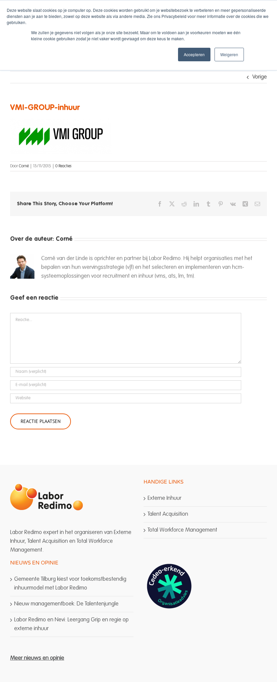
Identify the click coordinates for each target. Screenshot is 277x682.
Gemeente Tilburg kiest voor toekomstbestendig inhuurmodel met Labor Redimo (70, 583)
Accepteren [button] (194, 54)
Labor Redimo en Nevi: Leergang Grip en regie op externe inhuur (71, 624)
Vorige (259, 77)
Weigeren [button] (229, 54)
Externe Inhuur (164, 498)
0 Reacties (63, 166)
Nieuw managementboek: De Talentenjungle (66, 604)
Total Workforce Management (182, 530)
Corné (24, 166)
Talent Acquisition (168, 514)
